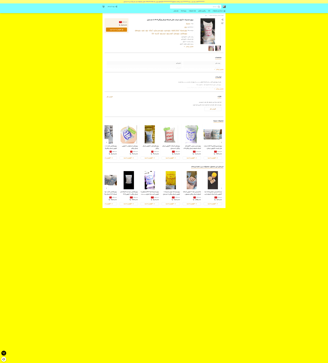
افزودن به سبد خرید (115, 30)
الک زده (157, 33)
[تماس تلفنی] (3, 353)
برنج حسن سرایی (158, 30)
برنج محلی (176, 33)
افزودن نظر (110, 97)
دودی (143, 30)
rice (153, 33)
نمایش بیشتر (219, 69)
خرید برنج (163, 33)
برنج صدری (167, 30)
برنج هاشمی (183, 33)
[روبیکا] (3, 359)
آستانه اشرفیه (175, 30)
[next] (106, 142)
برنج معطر (138, 30)
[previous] (221, 142)
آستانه (151, 30)
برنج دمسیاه (183, 30)
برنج (206, 15)
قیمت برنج (170, 33)
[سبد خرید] (103, 7)
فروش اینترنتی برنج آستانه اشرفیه (216, 15)
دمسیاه (188, 23)
